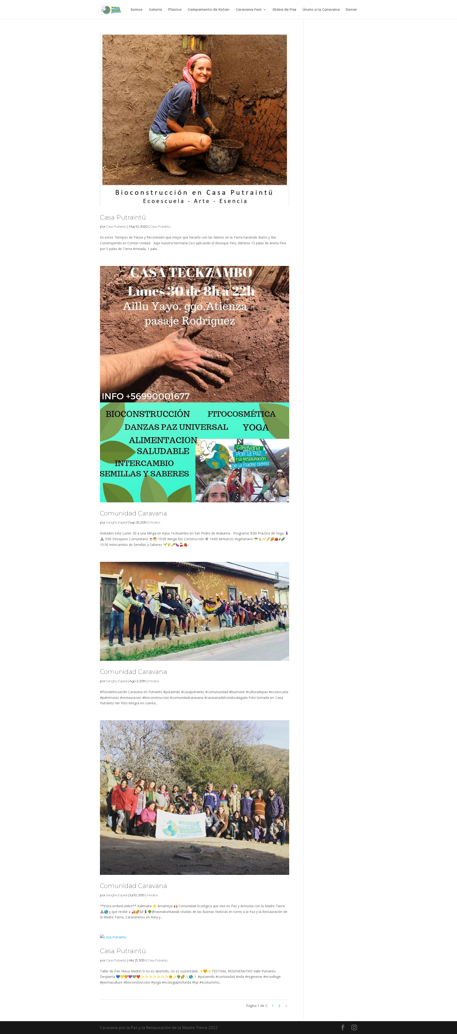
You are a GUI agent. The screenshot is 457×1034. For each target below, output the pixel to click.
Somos (136, 10)
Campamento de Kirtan (208, 10)
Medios (154, 522)
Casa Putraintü (123, 217)
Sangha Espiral (116, 522)
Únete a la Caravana (321, 10)
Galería (155, 10)
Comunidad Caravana (133, 513)
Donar (351, 10)
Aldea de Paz (284, 10)
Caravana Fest (249, 10)
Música (174, 10)
